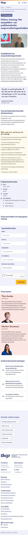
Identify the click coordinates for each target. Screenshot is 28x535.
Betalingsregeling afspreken (9, 421)
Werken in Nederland (7, 442)
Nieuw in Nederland (6, 503)
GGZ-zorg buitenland (7, 430)
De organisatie (5, 509)
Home (2, 7)
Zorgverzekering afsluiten (8, 493)
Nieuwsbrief (4, 527)
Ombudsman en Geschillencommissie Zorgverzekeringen (12, 517)
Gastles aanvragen (6, 484)
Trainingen (8, 7)
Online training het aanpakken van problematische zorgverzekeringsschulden (13, 10)
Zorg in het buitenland (7, 500)
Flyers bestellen (5, 487)
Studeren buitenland (7, 434)
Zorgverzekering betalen (8, 495)
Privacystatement (6, 511)
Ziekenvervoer (5, 425)
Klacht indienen (5, 479)
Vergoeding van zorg (7, 498)
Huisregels (4, 514)
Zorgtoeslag (5, 438)
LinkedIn (5, 524)
